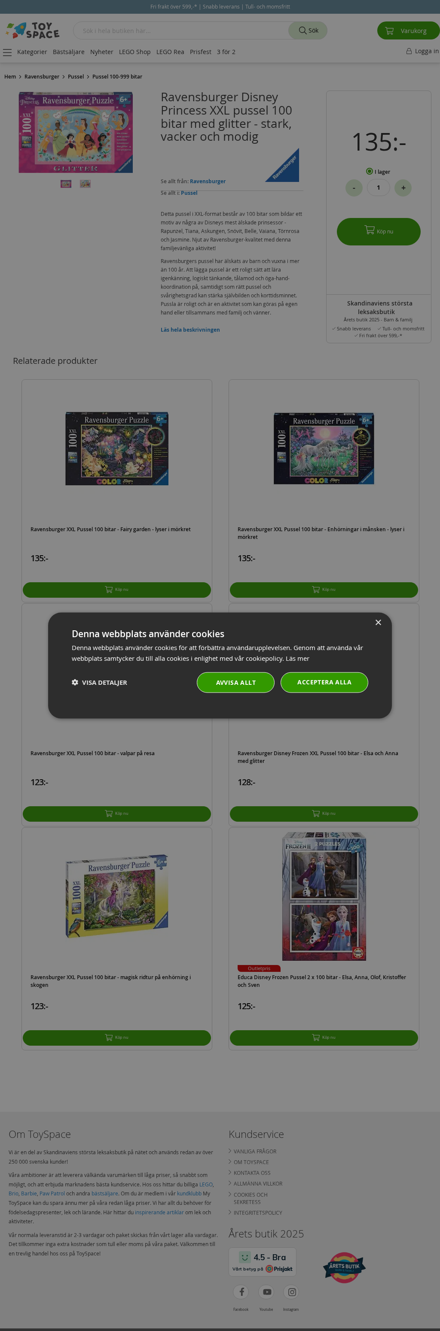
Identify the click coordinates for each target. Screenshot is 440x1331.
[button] (99, 682)
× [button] (378, 623)
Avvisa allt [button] (236, 682)
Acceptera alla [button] (324, 682)
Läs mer (297, 658)
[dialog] (220, 666)
